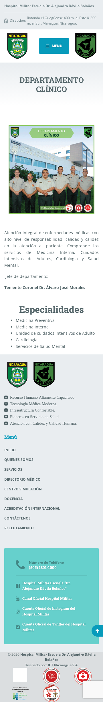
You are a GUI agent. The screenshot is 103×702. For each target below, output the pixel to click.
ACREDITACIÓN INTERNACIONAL (32, 508)
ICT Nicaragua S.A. (63, 665)
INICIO (10, 450)
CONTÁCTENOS (17, 518)
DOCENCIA (13, 498)
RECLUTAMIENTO (19, 528)
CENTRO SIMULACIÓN (23, 489)
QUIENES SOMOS (18, 459)
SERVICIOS (13, 469)
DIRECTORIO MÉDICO (22, 479)
